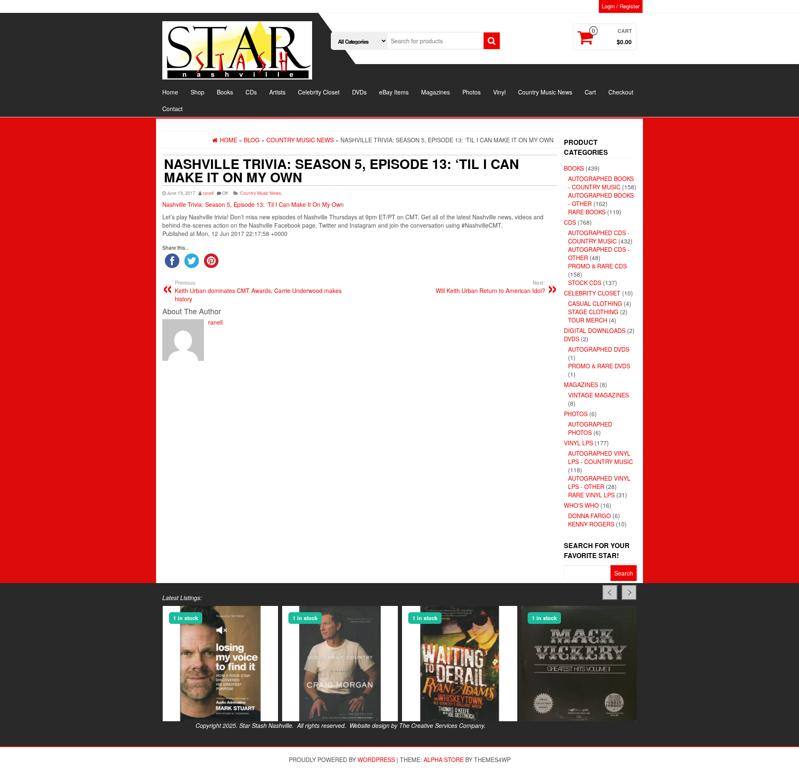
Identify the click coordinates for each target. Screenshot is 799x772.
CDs (251, 92)
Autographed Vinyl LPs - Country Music (600, 457)
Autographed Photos (590, 428)
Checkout (620, 92)
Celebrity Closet (319, 92)
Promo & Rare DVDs (599, 366)
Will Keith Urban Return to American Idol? (490, 287)
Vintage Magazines (598, 395)
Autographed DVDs (598, 349)
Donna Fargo (589, 515)
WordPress (376, 759)
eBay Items (394, 92)
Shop (197, 92)
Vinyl (499, 92)
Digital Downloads (594, 330)
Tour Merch (587, 320)
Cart (590, 92)
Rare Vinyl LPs (591, 495)
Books (225, 92)
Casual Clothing (595, 303)
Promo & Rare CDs (597, 266)
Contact (172, 108)
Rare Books (586, 212)
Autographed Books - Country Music (601, 182)
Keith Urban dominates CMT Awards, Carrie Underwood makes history (258, 291)
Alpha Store (444, 759)
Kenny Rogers (591, 524)
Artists (277, 92)
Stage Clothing (593, 312)
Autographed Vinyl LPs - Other (599, 482)
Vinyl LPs (578, 443)
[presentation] (610, 592)
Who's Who (581, 505)
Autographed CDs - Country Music (599, 236)
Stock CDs (584, 282)
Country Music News (545, 92)
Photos (471, 92)
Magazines (435, 92)
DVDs (359, 92)
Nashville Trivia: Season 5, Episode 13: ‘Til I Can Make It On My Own (253, 204)
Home (170, 92)
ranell (208, 193)
